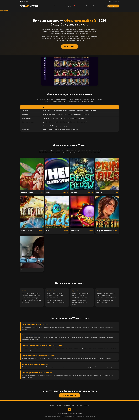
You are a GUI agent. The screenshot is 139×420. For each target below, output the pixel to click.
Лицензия (52, 405)
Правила (59, 405)
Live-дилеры (57, 6)
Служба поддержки (69, 6)
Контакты (86, 405)
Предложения (97, 6)
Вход (106, 6)
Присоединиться (113, 6)
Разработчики (87, 6)
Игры (79, 6)
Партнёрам (79, 405)
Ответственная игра (69, 405)
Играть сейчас (69, 46)
